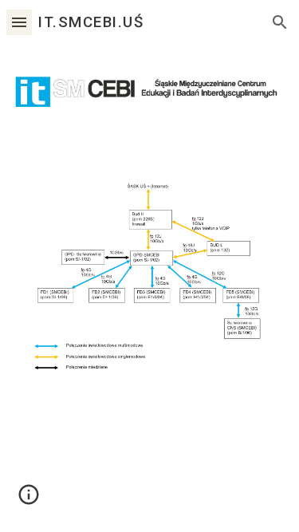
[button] (19, 22)
